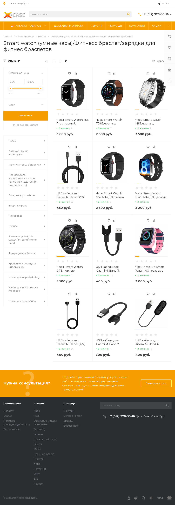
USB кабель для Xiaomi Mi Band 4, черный (147, 344)
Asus (36, 415)
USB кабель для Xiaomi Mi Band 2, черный (107, 344)
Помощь (69, 403)
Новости (8, 410)
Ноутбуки (40, 468)
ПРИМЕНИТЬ (25, 116)
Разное (38, 483)
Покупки (68, 410)
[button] (61, 256)
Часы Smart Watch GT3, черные (70, 268)
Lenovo (38, 434)
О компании (12, 403)
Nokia (37, 463)
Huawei (38, 459)
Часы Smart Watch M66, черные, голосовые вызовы (148, 123)
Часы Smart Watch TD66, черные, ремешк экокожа (109, 123)
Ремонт (39, 403)
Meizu (37, 449)
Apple (37, 410)
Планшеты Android (45, 439)
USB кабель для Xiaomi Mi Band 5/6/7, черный (71, 344)
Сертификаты (11, 429)
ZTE (36, 478)
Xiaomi (38, 444)
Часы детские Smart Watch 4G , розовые (149, 268)
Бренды (68, 420)
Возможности (71, 425)
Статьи (7, 415)
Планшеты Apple (44, 454)
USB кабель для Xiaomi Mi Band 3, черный (107, 270)
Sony (37, 473)
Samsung (39, 429)
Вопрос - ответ (72, 415)
